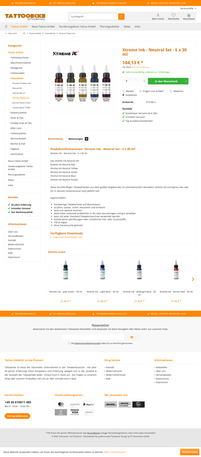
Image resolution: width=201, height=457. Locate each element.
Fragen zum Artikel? (153, 91)
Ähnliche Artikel (56, 251)
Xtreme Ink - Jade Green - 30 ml (65, 291)
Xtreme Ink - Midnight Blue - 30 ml (139, 293)
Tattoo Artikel (15, 52)
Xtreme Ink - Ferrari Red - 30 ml (176, 291)
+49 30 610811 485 (18, 402)
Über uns (13, 231)
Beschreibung (55, 138)
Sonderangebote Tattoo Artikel (20, 168)
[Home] (6, 27)
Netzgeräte (16, 67)
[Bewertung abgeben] (156, 58)
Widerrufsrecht (16, 244)
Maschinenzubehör (20, 62)
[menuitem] (187, 8)
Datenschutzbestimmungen (88, 343)
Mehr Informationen (114, 452)
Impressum (14, 257)
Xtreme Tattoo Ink (20, 98)
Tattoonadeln (17, 73)
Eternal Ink (17, 88)
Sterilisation (16, 154)
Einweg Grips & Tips (21, 122)
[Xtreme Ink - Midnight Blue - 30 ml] (139, 270)
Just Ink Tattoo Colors (21, 102)
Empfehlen (131, 95)
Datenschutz (14, 248)
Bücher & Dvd (17, 143)
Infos (10, 185)
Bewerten (178, 91)
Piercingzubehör (16, 174)
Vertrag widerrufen (17, 415)
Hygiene (14, 148)
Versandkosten (16, 235)
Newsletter (161, 367)
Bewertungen (77, 138)
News (11, 179)
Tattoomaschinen (19, 57)
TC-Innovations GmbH (139, 436)
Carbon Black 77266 (21, 107)
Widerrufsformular (116, 374)
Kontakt (12, 240)
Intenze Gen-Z (18, 93)
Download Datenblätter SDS (67, 237)
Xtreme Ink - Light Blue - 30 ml (102, 291)
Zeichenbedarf (18, 138)
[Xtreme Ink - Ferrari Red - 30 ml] (176, 270)
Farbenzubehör (18, 112)
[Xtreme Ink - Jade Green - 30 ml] (66, 270)
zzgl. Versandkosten (140, 67)
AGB (10, 252)
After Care (15, 128)
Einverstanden (190, 451)
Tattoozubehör (18, 133)
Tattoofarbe (17, 78)
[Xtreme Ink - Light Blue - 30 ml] (103, 270)
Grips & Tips (17, 117)
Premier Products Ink (21, 83)
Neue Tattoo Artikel (18, 160)
